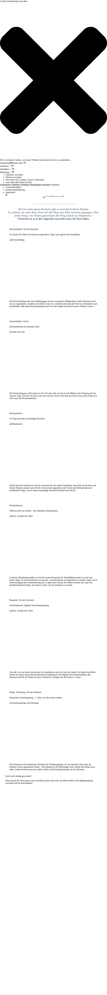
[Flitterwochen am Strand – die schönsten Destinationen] (53, 544)
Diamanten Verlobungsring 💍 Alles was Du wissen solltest (35, 697)
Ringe (12, 692)
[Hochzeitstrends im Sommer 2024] (53, 360)
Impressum (10, 192)
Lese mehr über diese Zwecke (19, 182)
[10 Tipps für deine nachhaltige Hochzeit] (53, 452)
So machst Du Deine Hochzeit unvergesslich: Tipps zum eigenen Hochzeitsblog (44, 234)
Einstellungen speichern (40, 185)
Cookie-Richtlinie (13, 187)
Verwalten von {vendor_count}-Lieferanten (25, 180)
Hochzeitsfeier (15, 229)
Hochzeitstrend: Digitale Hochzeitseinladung (29, 605)
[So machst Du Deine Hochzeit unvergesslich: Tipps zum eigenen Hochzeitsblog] (53, 268)
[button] (53, 81)
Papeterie (13, 600)
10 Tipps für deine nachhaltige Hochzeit (27, 418)
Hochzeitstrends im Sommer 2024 (24, 326)
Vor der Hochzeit (30, 229)
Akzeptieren (5, 185)
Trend (25, 321)
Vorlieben (24, 185)
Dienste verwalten (13, 177)
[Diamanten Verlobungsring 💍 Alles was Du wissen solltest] (53, 731)
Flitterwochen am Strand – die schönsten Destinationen (33, 511)
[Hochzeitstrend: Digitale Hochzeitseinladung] (53, 638)
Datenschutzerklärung (15, 190)
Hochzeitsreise (15, 505)
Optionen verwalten (14, 175)
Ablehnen (15, 185)
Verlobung (20, 692)
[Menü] (6, 195)
